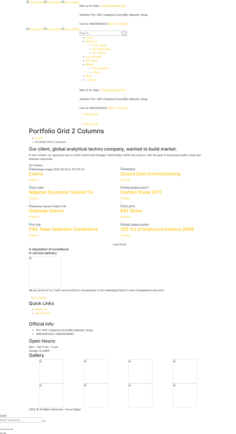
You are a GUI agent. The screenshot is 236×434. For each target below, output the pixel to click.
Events (36, 173)
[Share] (4, 429)
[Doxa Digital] (35, 2)
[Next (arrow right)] (4, 433)
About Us (41, 309)
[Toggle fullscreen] (8, 429)
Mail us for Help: (89, 5)
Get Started (90, 114)
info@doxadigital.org (113, 5)
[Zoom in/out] (11, 429)
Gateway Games (46, 210)
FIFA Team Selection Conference (63, 229)
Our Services (43, 313)
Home (39, 138)
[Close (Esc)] (1, 429)
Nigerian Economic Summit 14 (61, 192)
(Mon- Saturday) (118, 23)
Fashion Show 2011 (140, 192)
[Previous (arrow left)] (1, 433)
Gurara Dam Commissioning (150, 173)
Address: (84, 14)
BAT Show (131, 210)
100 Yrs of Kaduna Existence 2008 (157, 229)
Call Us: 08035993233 (93, 23)
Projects (34, 179)
